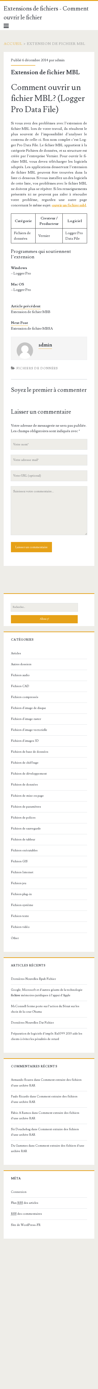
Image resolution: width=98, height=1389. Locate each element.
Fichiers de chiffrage (25, 763)
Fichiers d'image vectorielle (29, 730)
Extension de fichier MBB (30, 312)
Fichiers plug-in (21, 894)
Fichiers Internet (22, 872)
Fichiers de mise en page (27, 796)
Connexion (18, 1192)
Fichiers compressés (24, 697)
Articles (16, 653)
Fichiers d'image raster (26, 719)
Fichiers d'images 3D (25, 741)
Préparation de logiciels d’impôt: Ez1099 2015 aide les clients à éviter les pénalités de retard (46, 1036)
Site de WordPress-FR (26, 1225)
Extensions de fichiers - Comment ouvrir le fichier (46, 13)
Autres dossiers (21, 664)
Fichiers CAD (20, 686)
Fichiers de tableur (23, 839)
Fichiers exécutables (24, 850)
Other (15, 938)
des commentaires (26, 1214)
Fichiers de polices (23, 817)
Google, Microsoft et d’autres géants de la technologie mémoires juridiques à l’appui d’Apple (47, 992)
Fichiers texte (20, 916)
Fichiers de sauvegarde (26, 828)
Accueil (13, 43)
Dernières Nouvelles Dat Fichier (32, 1022)
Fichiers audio (20, 675)
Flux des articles (24, 1203)
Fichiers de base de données (29, 752)
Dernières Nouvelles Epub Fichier (33, 979)
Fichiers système (22, 905)
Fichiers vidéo (20, 927)
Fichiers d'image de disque (28, 708)
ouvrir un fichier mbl (69, 205)
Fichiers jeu (18, 883)
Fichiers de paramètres (26, 807)
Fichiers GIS (19, 861)
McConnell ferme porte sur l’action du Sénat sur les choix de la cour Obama (45, 1009)
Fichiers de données (37, 368)
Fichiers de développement (29, 773)
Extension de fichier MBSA (32, 328)
